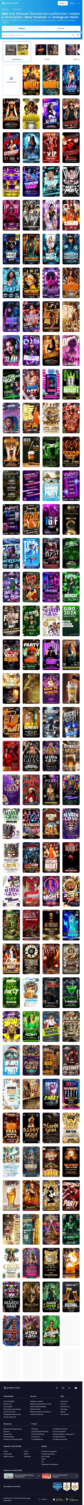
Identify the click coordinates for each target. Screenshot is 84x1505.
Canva (6, 1451)
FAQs (43, 1459)
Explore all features (36, 1414)
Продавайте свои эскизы (12, 1414)
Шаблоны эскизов (36, 1401)
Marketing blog (9, 1437)
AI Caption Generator (60, 1439)
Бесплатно (64, 1401)
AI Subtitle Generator (60, 1429)
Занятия (6, 1431)
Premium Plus (65, 1406)
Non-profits (64, 1414)
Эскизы (21, 28)
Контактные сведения (49, 1451)
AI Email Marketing (37, 1434)
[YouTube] (76, 1388)
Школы (62, 1412)
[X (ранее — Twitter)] (69, 1388)
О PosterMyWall (9, 1401)
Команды (63, 1409)
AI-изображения (37, 1439)
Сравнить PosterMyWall (12, 1446)
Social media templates (38, 1406)
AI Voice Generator (59, 1431)
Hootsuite (27, 1456)
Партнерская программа (12, 1409)
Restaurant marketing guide (13, 1439)
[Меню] (79, 3)
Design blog (8, 1434)
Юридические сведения (49, 1464)
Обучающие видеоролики (13, 1429)
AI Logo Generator (59, 1437)
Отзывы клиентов (10, 1417)
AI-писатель (35, 1437)
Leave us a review (10, 1412)
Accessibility (45, 1456)
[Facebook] (56, 1388)
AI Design (34, 1429)
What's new (7, 1404)
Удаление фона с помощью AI (63, 1434)
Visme (26, 1451)
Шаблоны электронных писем (40, 1404)
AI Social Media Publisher (39, 1431)
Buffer (26, 1454)
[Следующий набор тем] (80, 51)
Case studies (8, 1406)
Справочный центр (48, 1454)
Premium (63, 1404)
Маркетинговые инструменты (40, 1412)
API (42, 1462)
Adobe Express (9, 1456)
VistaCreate (8, 1454)
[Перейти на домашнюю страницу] (9, 3)
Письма (60, 28)
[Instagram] (63, 1388)
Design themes (35, 1409)
